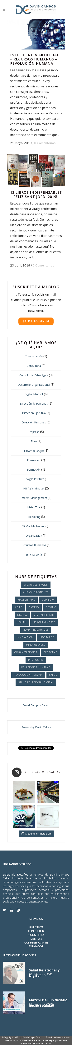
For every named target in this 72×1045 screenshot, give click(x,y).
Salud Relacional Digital (35, 682)
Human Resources (36, 629)
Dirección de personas (34, 403)
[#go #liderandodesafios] (48, 792)
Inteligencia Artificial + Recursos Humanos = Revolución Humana (34, 59)
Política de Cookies (42, 1043)
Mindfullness (35, 644)
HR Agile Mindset (33, 488)
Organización (34, 535)
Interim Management (34, 498)
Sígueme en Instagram (38, 833)
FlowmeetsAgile (34, 451)
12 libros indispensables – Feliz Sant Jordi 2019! (36, 194)
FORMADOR (36, 946)
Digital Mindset (34, 394)
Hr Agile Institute (34, 479)
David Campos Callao (36, 705)
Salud (53, 674)
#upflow (48, 599)
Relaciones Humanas (35, 667)
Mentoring (33, 517)
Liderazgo (47, 637)
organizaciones (25, 652)
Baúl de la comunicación (29, 1040)
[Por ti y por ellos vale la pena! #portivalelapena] (24, 816)
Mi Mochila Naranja (34, 526)
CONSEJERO (36, 935)
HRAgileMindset (44, 622)
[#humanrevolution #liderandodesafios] (48, 816)
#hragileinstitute (36, 592)
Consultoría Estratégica (33, 375)
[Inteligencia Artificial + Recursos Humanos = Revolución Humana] (36, 34)
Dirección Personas (34, 422)
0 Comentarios (44, 143)
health (21, 622)
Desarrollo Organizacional (34, 384)
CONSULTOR (36, 931)
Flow (34, 441)
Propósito (35, 659)
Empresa (33, 432)
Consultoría (34, 366)
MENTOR (36, 938)
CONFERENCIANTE (36, 942)
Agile (18, 607)
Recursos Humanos (34, 545)
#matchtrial (26, 599)
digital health (44, 614)
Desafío (51, 607)
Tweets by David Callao (36, 727)
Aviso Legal (48, 1040)
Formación (34, 460)
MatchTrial (34, 507)
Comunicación (34, 356)
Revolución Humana (28, 674)
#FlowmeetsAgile (36, 584)
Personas (50, 652)
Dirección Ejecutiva (34, 413)
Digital (22, 614)
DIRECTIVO (36, 927)
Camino (34, 607)
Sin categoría (34, 554)
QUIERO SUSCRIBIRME (36, 321)
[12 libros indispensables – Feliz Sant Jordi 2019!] (36, 170)
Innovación (25, 637)
